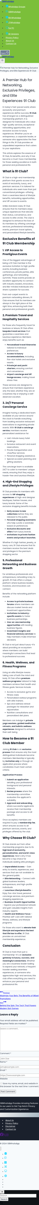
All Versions (13, 34)
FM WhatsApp (14, 18)
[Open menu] (2, 60)
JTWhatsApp (14, 22)
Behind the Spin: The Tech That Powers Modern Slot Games (18, 1006)
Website (4, 1078)
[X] (4, 1135)
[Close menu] (0, 1148)
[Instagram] (7, 1135)
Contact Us (11, 43)
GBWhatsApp (14, 12)
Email (3, 1070)
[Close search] (2, 1192)
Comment (5, 1053)
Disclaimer (10, 1126)
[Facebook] (1, 1135)
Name (3, 1062)
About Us (10, 40)
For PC (11, 28)
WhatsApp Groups (16, 6)
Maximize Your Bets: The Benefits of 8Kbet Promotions (19, 996)
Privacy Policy (12, 37)
